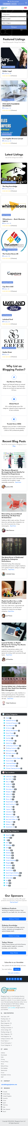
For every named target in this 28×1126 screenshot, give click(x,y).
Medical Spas (9, 743)
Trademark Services (11, 720)
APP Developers (10, 741)
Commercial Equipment (12, 723)
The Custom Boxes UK (10, 254)
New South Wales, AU (12, 819)
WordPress (8, 868)
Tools (7, 883)
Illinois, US (8, 799)
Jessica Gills (9, 487)
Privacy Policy (4, 1061)
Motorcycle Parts (10, 751)
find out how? (14, 902)
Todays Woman (14, 953)
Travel (7, 843)
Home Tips (8, 835)
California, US (7, 73)
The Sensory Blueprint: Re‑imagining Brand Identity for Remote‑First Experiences (13, 472)
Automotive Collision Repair (13, 758)
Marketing (8, 853)
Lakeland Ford (7, 319)
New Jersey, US (10, 789)
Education (8, 855)
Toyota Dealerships (10, 766)
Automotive (9, 865)
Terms (2, 1064)
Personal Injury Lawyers (8, 67)
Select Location (6, 19)
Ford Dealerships (6, 315)
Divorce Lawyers (6, 134)
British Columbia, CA (11, 817)
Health (7, 838)
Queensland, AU (10, 827)
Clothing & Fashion (7, 282)
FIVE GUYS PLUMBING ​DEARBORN (11, 105)
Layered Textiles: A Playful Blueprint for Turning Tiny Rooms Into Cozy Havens (14, 645)
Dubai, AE (6, 289)
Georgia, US (9, 792)
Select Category (6, 23)
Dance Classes (9, 733)
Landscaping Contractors (8, 348)
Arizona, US (9, 807)
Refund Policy (4, 1066)
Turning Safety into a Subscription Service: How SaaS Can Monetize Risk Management (14, 688)
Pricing (3, 1059)
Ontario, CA (9, 797)
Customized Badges (11, 763)
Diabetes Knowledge (14, 936)
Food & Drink (9, 870)
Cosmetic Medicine (11, 736)
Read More (18, 482)
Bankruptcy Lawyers (11, 753)
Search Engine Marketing (12, 873)
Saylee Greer (7, 352)
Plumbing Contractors (8, 100)
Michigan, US (7, 108)
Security (8, 850)
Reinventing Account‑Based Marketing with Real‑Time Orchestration (12, 516)
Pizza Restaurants (10, 725)
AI (6, 840)
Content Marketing (10, 860)
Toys (7, 880)
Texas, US (6, 354)
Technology (9, 845)
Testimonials (4, 1070)
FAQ (2, 1057)
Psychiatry (8, 738)
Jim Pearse (9, 616)
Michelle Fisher (10, 574)
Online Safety (9, 878)
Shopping (8, 858)
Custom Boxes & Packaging (9, 250)
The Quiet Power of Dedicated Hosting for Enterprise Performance (12, 559)
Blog (14, 446)
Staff (2, 1077)
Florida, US (7, 322)
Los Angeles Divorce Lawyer (12, 138)
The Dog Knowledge (9, 186)
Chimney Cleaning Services (13, 768)
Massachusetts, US (10, 802)
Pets (7, 885)
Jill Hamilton (9, 659)
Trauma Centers (10, 761)
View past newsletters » (14, 973)
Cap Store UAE (7, 286)
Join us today (11, 1007)
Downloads (4, 1055)
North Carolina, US (9, 189)
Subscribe (17, 969)
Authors (3, 1053)
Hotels (7, 718)
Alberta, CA (9, 824)
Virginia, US (9, 809)
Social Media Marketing (12, 875)
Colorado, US (9, 812)
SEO (7, 848)
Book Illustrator (6, 215)
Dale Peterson (10, 530)
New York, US (7, 223)
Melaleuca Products (14, 919)
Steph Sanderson (11, 703)
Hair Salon (8, 756)
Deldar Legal (7, 71)
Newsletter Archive (6, 1075)
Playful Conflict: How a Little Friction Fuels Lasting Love (12, 602)
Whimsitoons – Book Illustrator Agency (13, 220)
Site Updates (4, 1068)
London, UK (7, 256)
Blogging (8, 863)
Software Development (12, 730)
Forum (2, 1072)
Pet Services (9, 728)
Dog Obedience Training (8, 182)
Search (15, 27)
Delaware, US (9, 814)
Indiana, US (9, 794)
